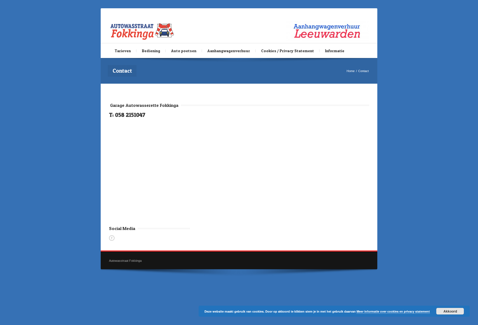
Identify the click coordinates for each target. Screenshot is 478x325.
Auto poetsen (183, 50)
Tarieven (123, 50)
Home (351, 71)
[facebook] (112, 238)
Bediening (151, 50)
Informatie (334, 50)
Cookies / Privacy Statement (287, 50)
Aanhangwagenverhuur (228, 50)
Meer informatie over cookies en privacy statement (393, 311)
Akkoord (450, 311)
